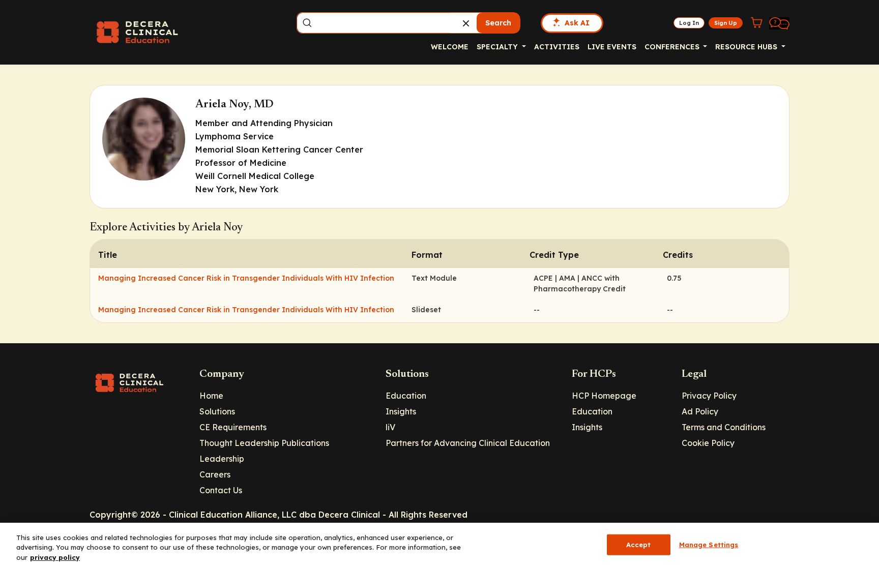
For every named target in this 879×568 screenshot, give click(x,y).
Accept (638, 544)
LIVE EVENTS (612, 46)
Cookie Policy (708, 443)
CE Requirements (233, 427)
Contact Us (220, 490)
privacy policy (55, 557)
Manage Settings (709, 544)
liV (390, 427)
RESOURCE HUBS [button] (747, 46)
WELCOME (449, 46)
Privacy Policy (709, 396)
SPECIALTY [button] (498, 46)
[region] (439, 545)
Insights (401, 411)
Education (406, 396)
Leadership (221, 459)
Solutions (217, 411)
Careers (214, 474)
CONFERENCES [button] (672, 46)
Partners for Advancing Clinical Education (468, 443)
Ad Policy (700, 411)
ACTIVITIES (556, 46)
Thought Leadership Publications (264, 443)
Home (211, 396)
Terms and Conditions (724, 427)
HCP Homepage (604, 396)
